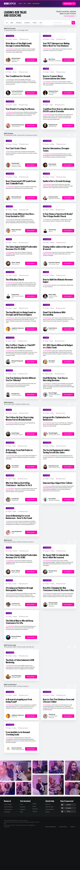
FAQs (21, 812)
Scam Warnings (49, 809)
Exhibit (34, 803)
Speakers (22, 809)
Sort (41, 22)
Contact (34, 811)
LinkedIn (66, 804)
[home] (10, 3)
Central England (8, 807)
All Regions (7, 812)
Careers (47, 812)
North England (8, 809)
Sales (11, 22)
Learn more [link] (66, 867)
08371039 (24, 825)
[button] (78, 868)
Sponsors (35, 809)
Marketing (18, 22)
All (6, 22)
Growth (35, 22)
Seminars (22, 807)
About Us (47, 804)
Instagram (66, 808)
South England (8, 804)
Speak (34, 806)
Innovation (27, 22)
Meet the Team (49, 807)
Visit (21, 804)
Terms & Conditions (50, 826)
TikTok (66, 811)
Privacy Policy (63, 826)
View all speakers (70, 16)
